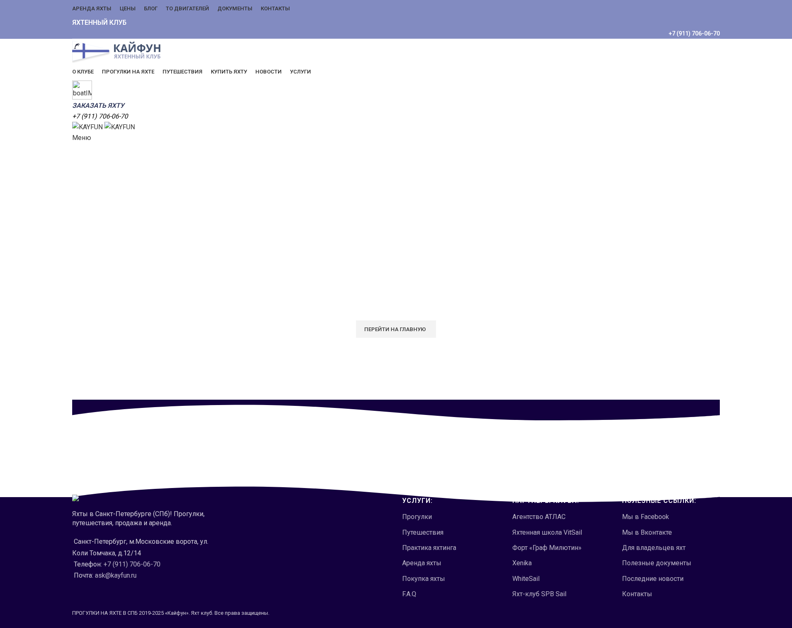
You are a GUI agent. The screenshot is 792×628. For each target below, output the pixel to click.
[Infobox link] (396, 314)
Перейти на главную (395, 329)
